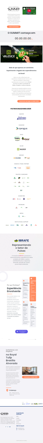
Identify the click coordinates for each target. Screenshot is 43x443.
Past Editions (18, 420)
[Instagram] (8, 427)
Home (17, 416)
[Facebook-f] (6, 427)
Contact (17, 421)
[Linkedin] (10, 427)
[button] (1, 54)
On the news (18, 423)
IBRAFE (21, 256)
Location (17, 418)
